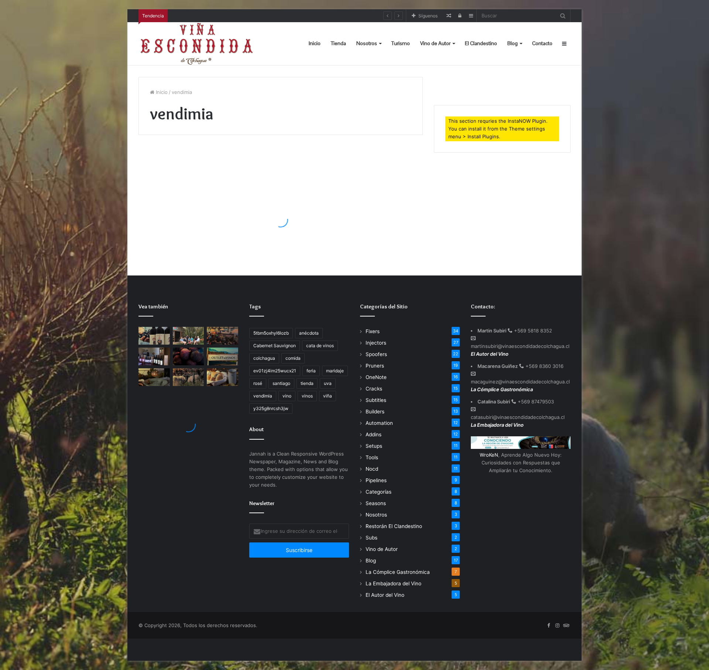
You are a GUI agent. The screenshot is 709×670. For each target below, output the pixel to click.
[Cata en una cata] (222, 336)
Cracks (374, 389)
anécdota (309, 333)
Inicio (315, 43)
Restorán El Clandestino (394, 526)
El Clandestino (481, 43)
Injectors (376, 343)
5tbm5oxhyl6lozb (271, 333)
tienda (307, 383)
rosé (257, 383)
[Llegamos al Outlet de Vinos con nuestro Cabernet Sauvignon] (222, 356)
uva (328, 383)
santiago (281, 383)
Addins (373, 434)
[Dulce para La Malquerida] (154, 377)
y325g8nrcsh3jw (270, 408)
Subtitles (376, 400)
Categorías (378, 492)
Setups (374, 446)
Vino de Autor (435, 43)
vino (286, 396)
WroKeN (489, 455)
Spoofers (376, 354)
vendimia (262, 396)
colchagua (264, 358)
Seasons (376, 503)
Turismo (400, 43)
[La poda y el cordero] (188, 377)
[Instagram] (557, 625)
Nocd (372, 469)
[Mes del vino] (188, 336)
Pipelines (376, 480)
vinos (307, 396)
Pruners (375, 366)
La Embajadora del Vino (175, 161)
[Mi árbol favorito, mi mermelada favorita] (188, 356)
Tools (372, 457)
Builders (375, 411)
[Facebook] (548, 625)
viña (327, 396)
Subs (371, 538)
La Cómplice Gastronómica (398, 572)
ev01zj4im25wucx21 (274, 370)
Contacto (542, 43)
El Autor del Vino (385, 595)
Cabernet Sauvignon (274, 345)
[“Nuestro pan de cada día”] (222, 377)
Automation (379, 423)
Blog (512, 43)
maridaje (335, 370)
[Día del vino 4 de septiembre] (154, 356)
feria (311, 370)
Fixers (373, 331)
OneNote (376, 377)
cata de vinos (320, 345)
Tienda (338, 43)
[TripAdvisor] (566, 625)
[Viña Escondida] (197, 43)
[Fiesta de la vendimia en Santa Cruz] (154, 336)
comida (293, 358)
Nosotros (366, 43)
